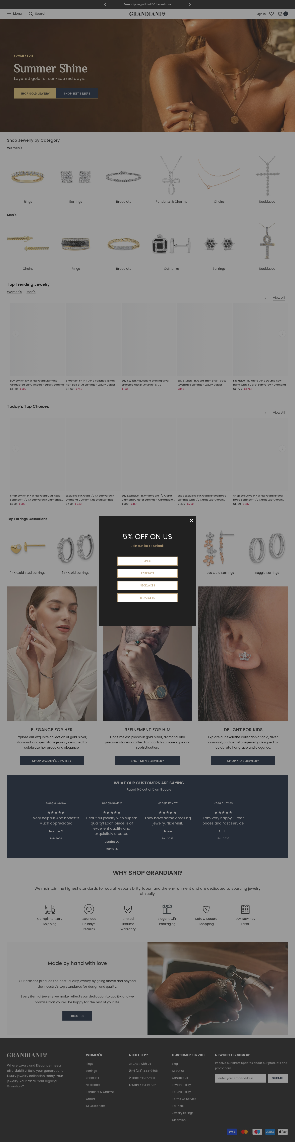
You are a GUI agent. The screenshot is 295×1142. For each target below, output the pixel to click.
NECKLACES (147, 585)
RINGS (148, 561)
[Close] (191, 520)
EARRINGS (147, 573)
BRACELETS (147, 598)
